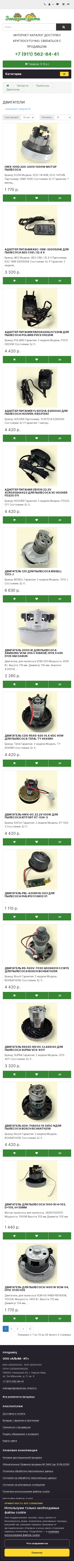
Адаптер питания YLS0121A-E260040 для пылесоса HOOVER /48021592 (36, 412)
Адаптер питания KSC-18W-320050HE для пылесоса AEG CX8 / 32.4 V (37, 251)
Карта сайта (10, 1440)
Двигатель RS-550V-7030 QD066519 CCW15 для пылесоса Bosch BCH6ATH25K (37, 969)
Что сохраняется (37, 1543)
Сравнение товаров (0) (18, 109)
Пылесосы (42, 85)
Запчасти (22, 85)
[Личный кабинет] (51, 4)
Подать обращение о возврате (21, 1434)
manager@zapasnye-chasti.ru (20, 1388)
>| (30, 1328)
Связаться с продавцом (17, 1427)
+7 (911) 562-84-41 (37, 54)
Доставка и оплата (14, 1413)
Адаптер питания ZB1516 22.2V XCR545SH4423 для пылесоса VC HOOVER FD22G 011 (36, 492)
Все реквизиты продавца (19, 1396)
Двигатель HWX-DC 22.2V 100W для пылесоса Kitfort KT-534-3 (31, 816)
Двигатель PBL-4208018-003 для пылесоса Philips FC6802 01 (29, 894)
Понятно (37, 1552)
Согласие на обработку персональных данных (30, 1477)
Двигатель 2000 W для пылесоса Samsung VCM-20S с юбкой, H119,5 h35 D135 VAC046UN (34, 653)
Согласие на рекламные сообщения (24, 1484)
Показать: (47, 117)
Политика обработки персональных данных (28, 1471)
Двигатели (13, 89)
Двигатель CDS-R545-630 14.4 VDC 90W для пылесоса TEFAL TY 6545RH (34, 737)
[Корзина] (63, 4)
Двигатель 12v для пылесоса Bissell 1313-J (33, 573)
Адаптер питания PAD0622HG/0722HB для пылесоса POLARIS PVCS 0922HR (37, 333)
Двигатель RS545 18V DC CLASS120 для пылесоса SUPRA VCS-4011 (34, 1048)
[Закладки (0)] (58, 4)
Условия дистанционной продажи (22, 1457)
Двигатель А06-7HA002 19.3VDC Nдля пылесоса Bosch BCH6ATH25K (33, 1127)
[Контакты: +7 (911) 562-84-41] (45, 4)
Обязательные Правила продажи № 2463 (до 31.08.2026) (36, 1464)
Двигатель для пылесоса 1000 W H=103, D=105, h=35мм (35, 1206)
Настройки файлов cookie (18, 1498)
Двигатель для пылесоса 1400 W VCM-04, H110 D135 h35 (37, 1288)
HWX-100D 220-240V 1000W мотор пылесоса (31, 168)
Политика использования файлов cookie (26, 1491)
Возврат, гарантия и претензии (21, 1420)
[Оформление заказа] (68, 4)
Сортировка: (12, 117)
